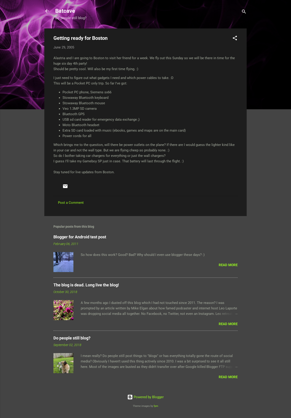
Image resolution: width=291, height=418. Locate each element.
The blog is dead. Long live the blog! (86, 285)
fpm (156, 406)
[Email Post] (65, 188)
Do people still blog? (71, 338)
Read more (228, 265)
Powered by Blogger (148, 397)
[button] (235, 38)
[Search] (244, 12)
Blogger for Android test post (79, 236)
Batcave (65, 11)
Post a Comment (71, 203)
